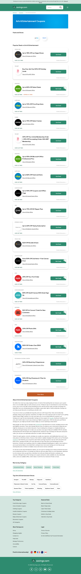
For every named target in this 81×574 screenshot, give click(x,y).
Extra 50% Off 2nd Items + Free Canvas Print (35, 260)
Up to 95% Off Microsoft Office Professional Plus (32, 158)
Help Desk (15, 538)
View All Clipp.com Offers (28, 107)
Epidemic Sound (49, 488)
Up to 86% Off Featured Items (32, 175)
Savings (15, 12)
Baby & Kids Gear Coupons (19, 516)
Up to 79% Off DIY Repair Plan (32, 209)
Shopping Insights (17, 533)
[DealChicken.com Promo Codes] (18, 105)
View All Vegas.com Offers (29, 56)
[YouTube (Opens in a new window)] (45, 570)
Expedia (51, 418)
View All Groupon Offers (28, 90)
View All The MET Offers (28, 74)
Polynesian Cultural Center (21, 484)
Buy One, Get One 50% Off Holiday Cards (34, 70)
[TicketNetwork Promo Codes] (18, 347)
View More (40, 394)
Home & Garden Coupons (19, 506)
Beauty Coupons (17, 514)
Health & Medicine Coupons (20, 511)
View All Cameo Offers (28, 124)
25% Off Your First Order (30, 277)
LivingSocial (38, 424)
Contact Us (16, 536)
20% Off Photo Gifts (29, 329)
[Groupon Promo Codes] (18, 88)
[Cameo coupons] (18, 122)
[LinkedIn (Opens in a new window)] (49, 570)
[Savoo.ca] (45, 552)
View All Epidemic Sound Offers (30, 229)
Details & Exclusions (60, 60)
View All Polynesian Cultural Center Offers (33, 365)
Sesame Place (17, 488)
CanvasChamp (43, 484)
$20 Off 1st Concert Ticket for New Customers (33, 311)
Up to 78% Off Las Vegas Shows (33, 53)
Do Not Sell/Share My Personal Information (52, 536)
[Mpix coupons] (18, 278)
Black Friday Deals (45, 506)
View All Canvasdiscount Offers (30, 298)
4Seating (39, 488)
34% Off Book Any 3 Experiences (33, 362)
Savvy (14, 530)
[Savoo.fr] (38, 552)
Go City (33, 484)
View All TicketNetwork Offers (30, 348)
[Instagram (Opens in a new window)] (40, 570)
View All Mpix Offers (27, 280)
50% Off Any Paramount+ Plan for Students (34, 379)
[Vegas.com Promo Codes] (18, 54)
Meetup (32, 479)
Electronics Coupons (18, 519)
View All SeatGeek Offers (28, 315)
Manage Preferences (18, 541)
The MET (24, 479)
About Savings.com (18, 527)
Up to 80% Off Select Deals (31, 87)
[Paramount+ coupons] (18, 380)
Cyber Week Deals (46, 508)
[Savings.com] (20, 7)
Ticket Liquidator (29, 488)
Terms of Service (45, 530)
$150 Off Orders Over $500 (31, 345)
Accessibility (16, 544)
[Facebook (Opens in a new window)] (31, 570)
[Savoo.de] (35, 552)
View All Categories (18, 470)
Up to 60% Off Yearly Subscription (34, 226)
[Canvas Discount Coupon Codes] (18, 295)
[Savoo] (31, 552)
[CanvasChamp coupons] (18, 193)
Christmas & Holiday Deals (48, 511)
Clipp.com (39, 479)
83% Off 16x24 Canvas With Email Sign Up (35, 294)
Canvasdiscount (54, 484)
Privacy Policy (44, 533)
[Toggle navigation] (67, 7)
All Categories (16, 522)
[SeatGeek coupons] (18, 312)
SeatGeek (15, 439)
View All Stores (17, 492)
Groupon (16, 479)
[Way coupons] (18, 210)
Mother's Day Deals (46, 514)
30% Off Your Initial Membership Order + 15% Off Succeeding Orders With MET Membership (35, 139)
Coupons (21, 12)
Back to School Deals (46, 503)
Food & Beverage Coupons (19, 503)
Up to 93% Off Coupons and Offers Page (34, 192)
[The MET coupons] (18, 71)
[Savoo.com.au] (42, 552)
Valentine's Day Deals (46, 516)
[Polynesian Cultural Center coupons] (18, 363)
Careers (15, 546)
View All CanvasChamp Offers (30, 196)
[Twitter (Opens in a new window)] (36, 570)
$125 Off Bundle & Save (30, 243)
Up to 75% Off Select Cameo (32, 121)
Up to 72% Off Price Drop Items (32, 104)
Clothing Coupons (17, 508)
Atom (58, 488)
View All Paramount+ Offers (29, 383)
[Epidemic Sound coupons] (18, 227)
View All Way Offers (27, 212)
